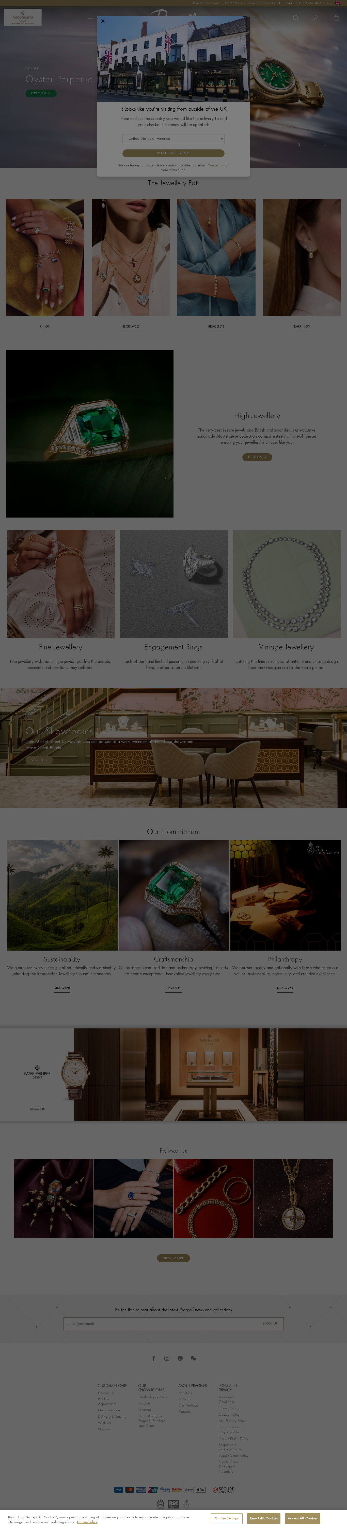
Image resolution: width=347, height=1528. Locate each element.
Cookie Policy (87, 1522)
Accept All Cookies (302, 1518)
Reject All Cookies (264, 1518)
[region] (173, 1519)
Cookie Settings (227, 1518)
